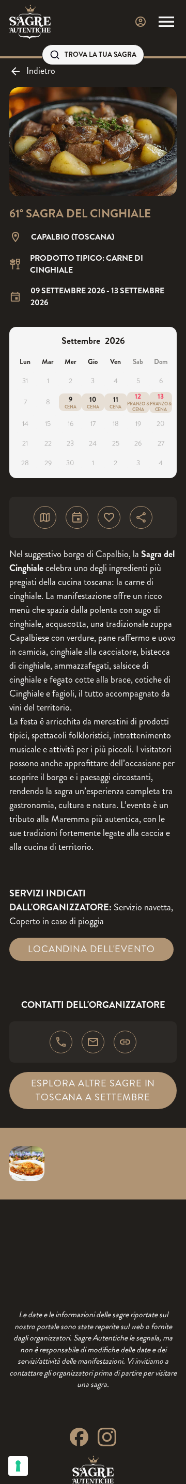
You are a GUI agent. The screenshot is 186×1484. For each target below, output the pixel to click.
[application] (93, 402)
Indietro (40, 70)
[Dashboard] (140, 21)
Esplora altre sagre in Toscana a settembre (93, 1090)
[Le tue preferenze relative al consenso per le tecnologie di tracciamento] (18, 1466)
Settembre (80, 341)
